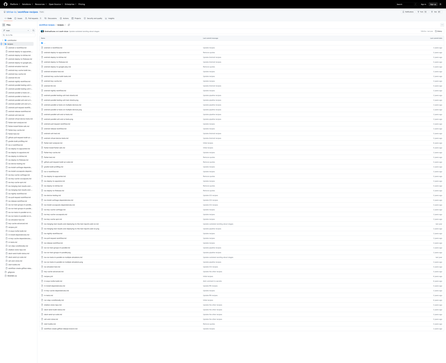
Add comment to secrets (212, 281)
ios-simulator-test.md (52, 267)
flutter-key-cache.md (52, 152)
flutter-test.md (49, 157)
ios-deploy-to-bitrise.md (53, 186)
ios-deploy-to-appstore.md (54, 181)
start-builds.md (50, 324)
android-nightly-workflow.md (55, 91)
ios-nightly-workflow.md (53, 233)
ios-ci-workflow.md (51, 171)
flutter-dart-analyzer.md (53, 143)
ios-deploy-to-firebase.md (54, 191)
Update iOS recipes (210, 195)
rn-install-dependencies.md (54, 286)
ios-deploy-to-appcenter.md (55, 176)
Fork (423, 12)
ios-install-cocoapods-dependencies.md (59, 205)
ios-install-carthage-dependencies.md (58, 200)
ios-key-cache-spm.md (53, 219)
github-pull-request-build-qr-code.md (58, 162)
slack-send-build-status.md (54, 310)
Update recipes (209, 48)
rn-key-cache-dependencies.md (56, 291)
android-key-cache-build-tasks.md (57, 76)
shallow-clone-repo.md (53, 305)
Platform (14, 4)
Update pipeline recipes (212, 95)
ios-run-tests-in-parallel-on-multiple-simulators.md (63, 257)
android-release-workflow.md (55, 129)
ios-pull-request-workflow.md (55, 238)
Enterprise (69, 4)
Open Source (55, 4)
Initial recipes (208, 143)
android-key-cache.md (53, 81)
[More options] (442, 25)
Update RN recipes (210, 286)
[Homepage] (5, 4)
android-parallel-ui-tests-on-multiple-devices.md (62, 105)
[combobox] (19, 35)
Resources (40, 4)
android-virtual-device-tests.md (56, 138)
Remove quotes (209, 52)
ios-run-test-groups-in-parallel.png (57, 252)
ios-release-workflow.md (53, 243)
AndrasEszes (50, 31)
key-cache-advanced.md (54, 272)
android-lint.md (50, 86)
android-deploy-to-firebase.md (56, 62)
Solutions (26, 4)
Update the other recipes (212, 272)
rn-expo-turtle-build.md (53, 281)
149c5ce (423, 31)
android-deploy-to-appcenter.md (56, 52)
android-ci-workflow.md (53, 48)
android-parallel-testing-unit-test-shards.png (61, 100)
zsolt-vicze (63, 31)
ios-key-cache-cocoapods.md (55, 214)
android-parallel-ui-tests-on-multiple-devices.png (63, 110)
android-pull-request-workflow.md (57, 124)
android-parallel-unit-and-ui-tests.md (58, 114)
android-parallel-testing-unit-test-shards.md (61, 95)
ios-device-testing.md (52, 195)
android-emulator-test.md (54, 71)
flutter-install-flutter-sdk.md (54, 148)
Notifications (409, 12)
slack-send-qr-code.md (53, 314)
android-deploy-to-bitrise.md (55, 57)
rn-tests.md (48, 295)
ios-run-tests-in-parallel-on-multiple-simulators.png (63, 262)
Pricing (82, 4)
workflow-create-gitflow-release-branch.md (60, 329)
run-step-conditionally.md (54, 300)
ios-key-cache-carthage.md (55, 210)
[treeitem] (18, 156)
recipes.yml (48, 276)
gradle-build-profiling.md (53, 167)
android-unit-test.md (52, 133)
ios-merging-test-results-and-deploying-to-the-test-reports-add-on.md (71, 224)
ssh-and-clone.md (51, 319)
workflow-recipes (28, 12)
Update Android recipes (212, 57)
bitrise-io (11, 12)
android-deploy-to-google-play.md (57, 67)
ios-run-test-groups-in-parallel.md (57, 248)
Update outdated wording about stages (84, 31)
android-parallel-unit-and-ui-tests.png (58, 119)
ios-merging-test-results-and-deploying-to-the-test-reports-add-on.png (71, 229)
